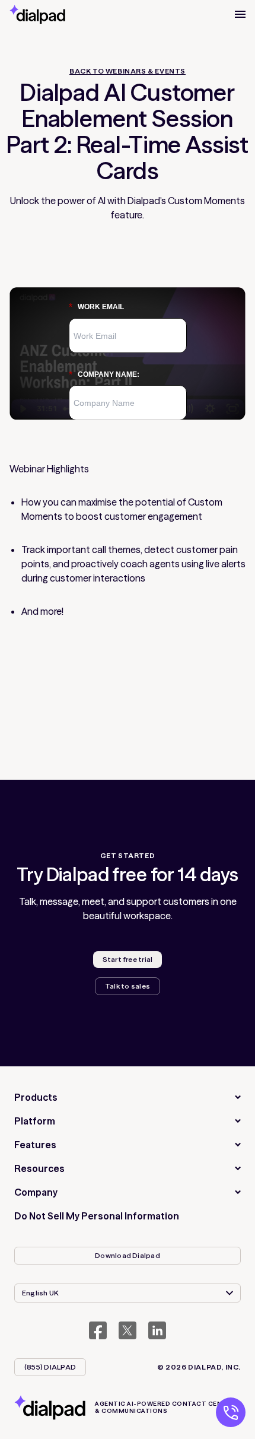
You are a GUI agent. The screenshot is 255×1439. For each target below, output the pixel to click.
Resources (39, 1168)
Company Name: (104, 375)
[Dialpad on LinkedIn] (157, 1330)
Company (36, 1192)
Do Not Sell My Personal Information (96, 1216)
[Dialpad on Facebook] (98, 1330)
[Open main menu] (240, 14)
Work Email (96, 307)
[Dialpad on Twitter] (127, 1330)
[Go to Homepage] (37, 14)
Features (35, 1145)
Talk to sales (127, 985)
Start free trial (128, 959)
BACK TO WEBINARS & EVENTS (127, 70)
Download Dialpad (127, 1255)
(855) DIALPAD (50, 1366)
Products (36, 1097)
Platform (34, 1121)
